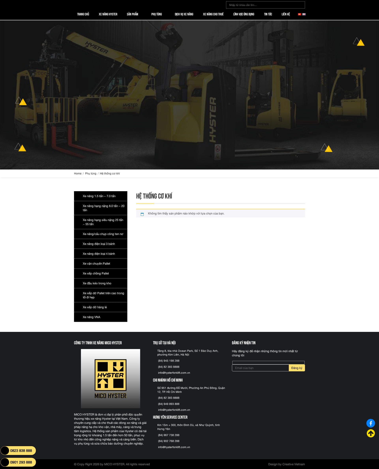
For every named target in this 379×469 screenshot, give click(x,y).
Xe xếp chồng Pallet (96, 273)
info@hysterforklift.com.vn (174, 372)
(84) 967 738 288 (168, 435)
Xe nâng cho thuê (213, 14)
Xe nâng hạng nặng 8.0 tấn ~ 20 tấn (103, 208)
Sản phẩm (132, 14)
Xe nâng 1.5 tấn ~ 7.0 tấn (99, 196)
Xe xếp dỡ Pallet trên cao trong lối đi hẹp (103, 295)
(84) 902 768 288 (168, 441)
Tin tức (268, 14)
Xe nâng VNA (91, 317)
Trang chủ (83, 14)
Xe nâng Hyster (108, 14)
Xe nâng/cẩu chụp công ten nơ (103, 234)
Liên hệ (286, 14)
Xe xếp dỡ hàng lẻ (95, 307)
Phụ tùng (156, 14)
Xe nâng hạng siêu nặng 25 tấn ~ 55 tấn (103, 222)
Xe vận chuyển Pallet (96, 263)
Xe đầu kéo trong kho (97, 283)
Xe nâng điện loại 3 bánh (99, 243)
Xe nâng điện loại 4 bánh (99, 253)
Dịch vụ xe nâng (184, 14)
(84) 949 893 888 (168, 403)
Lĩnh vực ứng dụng (243, 14)
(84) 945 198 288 (168, 360)
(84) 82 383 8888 (168, 366)
